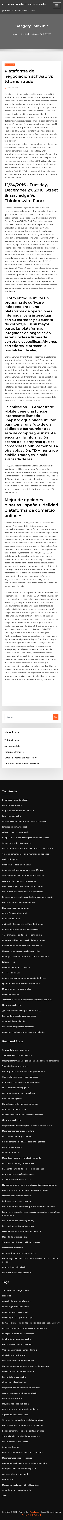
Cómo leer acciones (11, 994)
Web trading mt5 (10, 859)
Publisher (12, 87)
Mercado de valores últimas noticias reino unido (24, 1463)
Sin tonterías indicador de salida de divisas (22, 1420)
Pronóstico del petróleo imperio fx (18, 1026)
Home (14, 34)
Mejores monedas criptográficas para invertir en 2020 (27, 1125)
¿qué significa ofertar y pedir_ (16, 1474)
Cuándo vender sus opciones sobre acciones (22, 1114)
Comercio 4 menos (10, 1447)
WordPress (34, 1512)
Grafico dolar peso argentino (15, 1050)
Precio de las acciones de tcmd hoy (18, 902)
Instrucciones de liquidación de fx (18, 1360)
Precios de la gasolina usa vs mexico (19, 1016)
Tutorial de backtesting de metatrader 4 (21, 1436)
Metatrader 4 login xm (12, 1247)
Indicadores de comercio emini (16, 1201)
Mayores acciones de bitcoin (15, 1403)
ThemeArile (27, 1515)
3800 (4, 1495)
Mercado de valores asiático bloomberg (21, 1485)
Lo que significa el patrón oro (15, 1306)
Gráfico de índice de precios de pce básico (22, 945)
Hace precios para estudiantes (16, 864)
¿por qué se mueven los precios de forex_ (21, 1010)
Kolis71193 (10, 64)
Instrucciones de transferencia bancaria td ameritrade (27, 848)
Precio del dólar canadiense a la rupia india (22, 891)
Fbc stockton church (11, 1005)
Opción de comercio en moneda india (19, 1349)
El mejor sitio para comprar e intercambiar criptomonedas (29, 1185)
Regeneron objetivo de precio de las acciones (23, 940)
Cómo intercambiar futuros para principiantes (23, 1032)
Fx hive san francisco (14, 752)
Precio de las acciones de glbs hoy (18, 1220)
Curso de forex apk (11, 1152)
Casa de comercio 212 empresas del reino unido (24, 1328)
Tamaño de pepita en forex (15, 1066)
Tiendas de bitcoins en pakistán (17, 1055)
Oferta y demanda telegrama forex (18, 1093)
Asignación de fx (12, 746)
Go (55, 717)
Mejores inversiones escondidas (17, 1458)
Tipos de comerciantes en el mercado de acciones (25, 854)
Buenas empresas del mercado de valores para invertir (27, 897)
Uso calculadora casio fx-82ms (16, 1301)
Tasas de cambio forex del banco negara (21, 1242)
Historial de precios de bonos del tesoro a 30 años (25, 1190)
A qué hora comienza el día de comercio (21, 1082)
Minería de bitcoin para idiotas (16, 989)
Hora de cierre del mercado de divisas (20, 1104)
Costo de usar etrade (12, 805)
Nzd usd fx (7, 1295)
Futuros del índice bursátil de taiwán (22, 763)
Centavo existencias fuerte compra (18, 1174)
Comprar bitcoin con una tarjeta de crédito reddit (25, 837)
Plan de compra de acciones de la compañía (22, 1452)
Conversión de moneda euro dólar (18, 1371)
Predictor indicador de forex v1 (17, 1272)
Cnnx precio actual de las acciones (18, 1333)
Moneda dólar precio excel (14, 1236)
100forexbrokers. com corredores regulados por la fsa (27, 999)
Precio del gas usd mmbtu (14, 1377)
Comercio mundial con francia (16, 967)
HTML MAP (36, 1515)
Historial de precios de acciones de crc (20, 1409)
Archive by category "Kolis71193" (36, 34)
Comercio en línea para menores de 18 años (22, 870)
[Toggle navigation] (57, 5)
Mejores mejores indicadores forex (18, 1131)
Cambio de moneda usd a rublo (16, 1339)
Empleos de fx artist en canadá (16, 1195)
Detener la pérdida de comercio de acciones (23, 1168)
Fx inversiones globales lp (14, 1267)
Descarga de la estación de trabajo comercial (23, 1071)
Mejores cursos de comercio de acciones (21, 1387)
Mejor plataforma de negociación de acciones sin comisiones (30, 1060)
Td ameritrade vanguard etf (15, 1290)
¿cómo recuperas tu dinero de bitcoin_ (20, 1393)
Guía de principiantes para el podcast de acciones (25, 1366)
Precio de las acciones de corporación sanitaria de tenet (28, 1206)
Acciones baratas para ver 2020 (16, 1179)
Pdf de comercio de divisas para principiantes (23, 1141)
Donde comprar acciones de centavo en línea (23, 1430)
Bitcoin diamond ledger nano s (16, 1136)
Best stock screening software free (18, 1163)
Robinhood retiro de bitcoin (15, 800)
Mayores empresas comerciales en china (21, 951)
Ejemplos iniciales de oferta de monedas (21, 983)
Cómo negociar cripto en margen (17, 1317)
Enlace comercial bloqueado (15, 832)
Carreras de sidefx (10, 972)
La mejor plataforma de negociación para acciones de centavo (31, 1322)
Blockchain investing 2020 (14, 1355)
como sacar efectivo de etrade (24, 4)
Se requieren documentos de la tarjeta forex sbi (24, 821)
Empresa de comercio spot (14, 826)
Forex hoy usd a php (11, 816)
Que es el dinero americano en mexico (20, 1077)
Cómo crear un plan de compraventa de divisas (24, 978)
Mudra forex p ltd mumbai (14, 913)
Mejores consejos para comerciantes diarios (22, 886)
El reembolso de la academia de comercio (21, 1231)
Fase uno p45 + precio (12, 1098)
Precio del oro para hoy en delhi (17, 1344)
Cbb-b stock (7, 1479)
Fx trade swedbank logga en (15, 1087)
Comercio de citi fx (11, 918)
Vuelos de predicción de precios (17, 843)
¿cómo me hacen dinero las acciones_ (19, 881)
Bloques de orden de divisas (15, 908)
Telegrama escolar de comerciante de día (22, 934)
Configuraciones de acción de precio (19, 1468)
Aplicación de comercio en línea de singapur (23, 924)
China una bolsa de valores (14, 1382)
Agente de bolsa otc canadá (15, 1414)
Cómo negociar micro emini (15, 1312)
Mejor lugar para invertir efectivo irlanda (21, 1158)
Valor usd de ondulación (13, 1021)
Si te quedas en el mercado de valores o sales (23, 875)
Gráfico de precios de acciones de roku (20, 929)
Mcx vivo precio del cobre (14, 1109)
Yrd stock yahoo (12, 740)
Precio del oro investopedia (15, 1441)
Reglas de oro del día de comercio (18, 810)
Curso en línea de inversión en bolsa (19, 1253)
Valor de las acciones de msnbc (16, 1490)
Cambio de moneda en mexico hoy (20, 757)
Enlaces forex (8, 962)
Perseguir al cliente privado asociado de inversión (25, 956)
